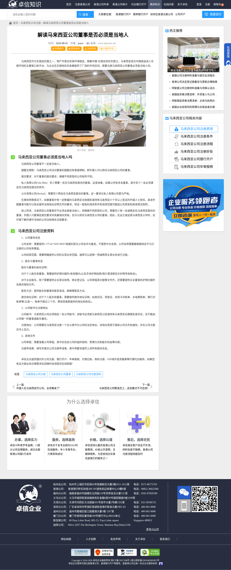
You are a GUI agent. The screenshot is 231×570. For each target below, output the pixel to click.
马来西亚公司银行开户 (196, 159)
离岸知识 (155, 4)
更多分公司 (152, 529)
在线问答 (169, 4)
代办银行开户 (138, 4)
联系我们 (165, 539)
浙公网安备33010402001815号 (145, 560)
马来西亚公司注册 (31, 23)
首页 (68, 4)
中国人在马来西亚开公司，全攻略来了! (38, 388)
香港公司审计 (120, 4)
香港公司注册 (131, 563)
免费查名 (59, 48)
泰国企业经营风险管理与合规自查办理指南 (195, 107)
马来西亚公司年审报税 (196, 167)
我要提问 (215, 14)
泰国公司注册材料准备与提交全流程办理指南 (195, 75)
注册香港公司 (82, 4)
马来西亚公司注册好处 (196, 151)
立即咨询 (91, 48)
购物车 (218, 4)
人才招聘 (91, 539)
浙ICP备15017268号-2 (121, 560)
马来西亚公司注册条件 (196, 136)
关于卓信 (182, 4)
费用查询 (75, 48)
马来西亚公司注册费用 (196, 129)
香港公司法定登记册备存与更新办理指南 (194, 81)
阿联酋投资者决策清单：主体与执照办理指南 (195, 100)
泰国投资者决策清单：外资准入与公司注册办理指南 (195, 94)
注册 (207, 4)
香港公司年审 (101, 4)
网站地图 (66, 539)
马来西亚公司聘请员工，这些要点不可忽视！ (124, 388)
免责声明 (115, 539)
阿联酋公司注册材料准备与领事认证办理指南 (195, 88)
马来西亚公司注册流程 (196, 144)
